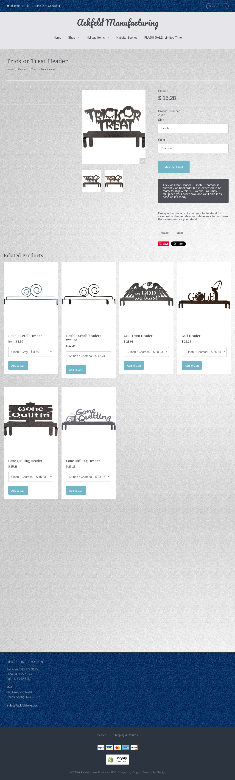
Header (22, 69)
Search (101, 735)
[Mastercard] (117, 748)
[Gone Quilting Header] (31, 419)
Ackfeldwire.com (87, 772)
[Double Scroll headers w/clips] (89, 294)
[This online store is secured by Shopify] (117, 759)
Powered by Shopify (154, 772)
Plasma (163, 91)
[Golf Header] (204, 294)
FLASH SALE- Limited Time (163, 37)
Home (57, 37)
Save (165, 243)
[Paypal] (101, 748)
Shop (71, 37)
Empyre (136, 772)
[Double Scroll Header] (31, 294)
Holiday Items (96, 37)
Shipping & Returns (125, 735)
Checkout (54, 6)
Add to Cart (174, 166)
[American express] (125, 748)
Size (161, 120)
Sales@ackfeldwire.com (22, 705)
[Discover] (134, 748)
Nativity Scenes (126, 37)
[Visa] (109, 748)
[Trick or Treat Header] (91, 181)
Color (161, 140)
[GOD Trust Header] (146, 294)
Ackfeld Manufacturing (117, 22)
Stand (180, 232)
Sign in (39, 6)
